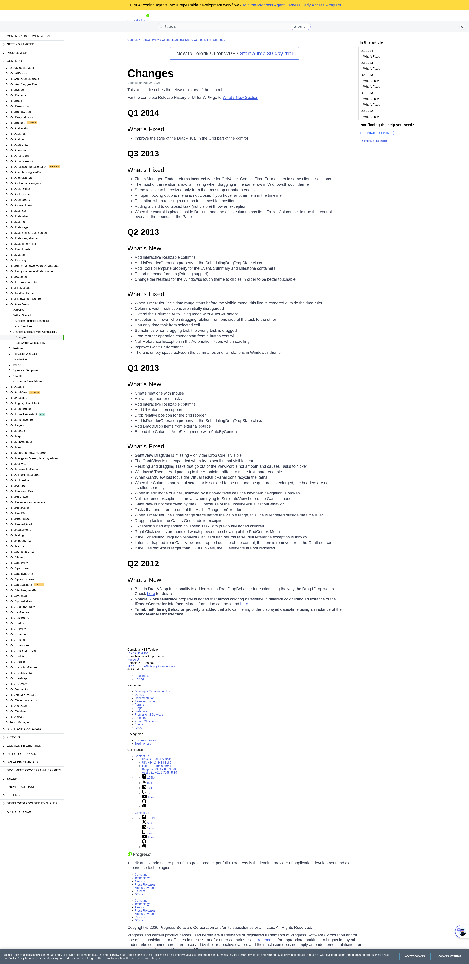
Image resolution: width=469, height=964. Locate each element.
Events (139, 724)
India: (157, 765)
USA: (157, 759)
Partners (140, 717)
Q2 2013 (143, 232)
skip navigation (136, 20)
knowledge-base (21, 787)
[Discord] (144, 806)
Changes (21, 337)
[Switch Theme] (462, 27)
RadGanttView (150, 39)
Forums (140, 704)
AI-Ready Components (160, 666)
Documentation (144, 698)
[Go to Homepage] (147, 20)
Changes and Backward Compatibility (186, 39)
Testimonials (143, 743)
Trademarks (266, 940)
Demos (139, 694)
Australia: (159, 772)
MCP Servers (136, 666)
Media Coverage (145, 887)
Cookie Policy (16, 958)
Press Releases (145, 884)
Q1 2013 (143, 368)
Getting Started (22, 315)
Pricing (139, 679)
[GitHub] (144, 802)
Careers (140, 891)
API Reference (19, 811)
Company (141, 874)
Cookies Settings (449, 956)
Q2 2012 (143, 563)
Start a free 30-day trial (266, 53)
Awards (140, 881)
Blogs (138, 708)
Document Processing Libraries (34, 770)
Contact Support (377, 133)
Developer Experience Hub (152, 691)
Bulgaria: (159, 769)
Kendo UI (133, 659)
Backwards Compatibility (30, 342)
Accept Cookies (415, 956)
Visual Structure (22, 326)
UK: (156, 762)
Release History (145, 701)
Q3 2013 (143, 153)
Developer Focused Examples (31, 320)
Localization (20, 359)
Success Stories (145, 740)
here (151, 593)
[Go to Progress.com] (139, 855)
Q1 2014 (143, 113)
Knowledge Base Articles (27, 381)
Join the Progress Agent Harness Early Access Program (291, 5)
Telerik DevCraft (137, 653)
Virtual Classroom (146, 721)
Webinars (141, 711)
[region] (234, 956)
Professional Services (149, 714)
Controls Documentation (28, 36)
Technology (142, 877)
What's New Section (240, 97)
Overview (18, 309)
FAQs (138, 727)
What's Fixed (145, 129)
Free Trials (142, 675)
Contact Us (142, 756)
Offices (139, 894)
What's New (144, 248)
